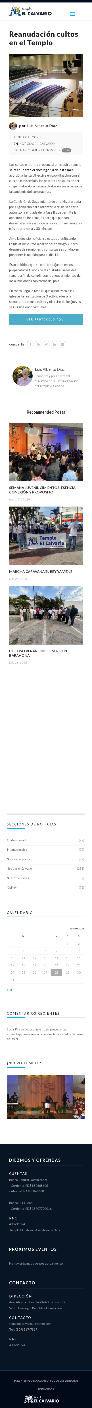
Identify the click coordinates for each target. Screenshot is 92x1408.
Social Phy (13, 1029)
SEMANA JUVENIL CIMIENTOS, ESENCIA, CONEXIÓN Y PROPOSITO (42, 489)
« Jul (10, 989)
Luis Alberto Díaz (42, 125)
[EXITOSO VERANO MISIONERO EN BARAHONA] (46, 617)
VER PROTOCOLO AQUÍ (46, 319)
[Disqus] (46, 744)
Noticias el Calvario (37, 143)
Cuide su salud (16, 840)
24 (12, 972)
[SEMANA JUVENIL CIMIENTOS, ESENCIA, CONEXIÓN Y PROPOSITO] (46, 454)
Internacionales (17, 849)
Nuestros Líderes (18, 878)
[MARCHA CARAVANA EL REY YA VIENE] (46, 537)
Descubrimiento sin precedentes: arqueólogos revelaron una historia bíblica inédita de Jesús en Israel (45, 1034)
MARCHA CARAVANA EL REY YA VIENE (40, 571)
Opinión (12, 887)
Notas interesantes (19, 859)
